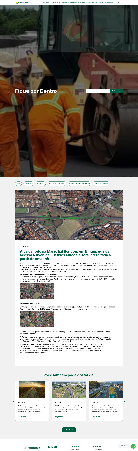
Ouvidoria (64, 2)
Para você (55, 2)
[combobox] (98, 91)
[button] (13, 401)
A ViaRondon (45, 2)
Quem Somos (75, 449)
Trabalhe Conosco (85, 2)
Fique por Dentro (97, 2)
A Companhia (97, 449)
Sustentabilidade (109, 2)
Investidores (73, 2)
